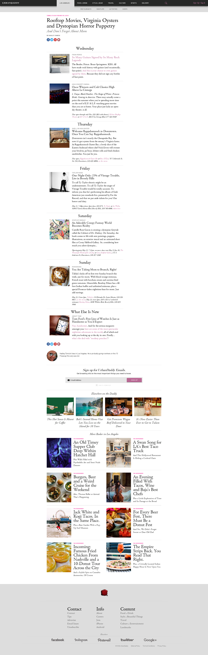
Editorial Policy (135, 646)
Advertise (71, 620)
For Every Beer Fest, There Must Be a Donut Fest (145, 518)
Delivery (145, 3)
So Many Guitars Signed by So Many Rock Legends (96, 58)
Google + (150, 640)
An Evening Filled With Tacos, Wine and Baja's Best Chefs (145, 485)
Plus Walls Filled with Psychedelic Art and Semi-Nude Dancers (86, 462)
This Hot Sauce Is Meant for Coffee (60, 421)
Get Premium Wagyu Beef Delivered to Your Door (119, 422)
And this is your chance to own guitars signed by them (94, 72)
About (99, 613)
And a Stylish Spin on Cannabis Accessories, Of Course (86, 574)
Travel (111, 3)
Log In (203, 3)
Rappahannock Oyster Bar (89, 158)
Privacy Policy (162, 646)
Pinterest (104, 640)
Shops (125, 9)
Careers (99, 616)
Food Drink (82, 3)
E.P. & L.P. (84, 117)
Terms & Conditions (149, 646)
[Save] (58, 39)
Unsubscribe (73, 627)
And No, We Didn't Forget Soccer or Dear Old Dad (144, 531)
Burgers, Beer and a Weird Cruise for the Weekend (84, 483)
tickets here (116, 208)
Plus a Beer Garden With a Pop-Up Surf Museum (87, 526)
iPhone (99, 623)
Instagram (81, 640)
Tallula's (90, 297)
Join (98, 620)
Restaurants (86, 9)
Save (55, 39)
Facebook (58, 640)
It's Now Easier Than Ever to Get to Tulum (147, 421)
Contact (71, 613)
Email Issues (73, 623)
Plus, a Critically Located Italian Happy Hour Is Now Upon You (146, 565)
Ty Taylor (107, 206)
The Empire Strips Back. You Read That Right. (147, 553)
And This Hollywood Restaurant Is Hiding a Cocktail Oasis (147, 457)
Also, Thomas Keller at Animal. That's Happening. (86, 496)
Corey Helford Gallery (104, 252)
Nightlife (100, 9)
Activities (113, 9)
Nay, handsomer (79, 326)
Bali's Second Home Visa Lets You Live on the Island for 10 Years (89, 422)
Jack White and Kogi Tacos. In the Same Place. (86, 516)
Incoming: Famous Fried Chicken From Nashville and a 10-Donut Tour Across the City (86, 557)
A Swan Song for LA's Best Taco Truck (147, 446)
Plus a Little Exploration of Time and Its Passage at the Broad (147, 500)
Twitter (127, 640)
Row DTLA (104, 158)
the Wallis (116, 206)
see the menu (102, 161)
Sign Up (196, 3)
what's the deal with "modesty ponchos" (90, 338)
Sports (134, 3)
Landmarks (125, 627)
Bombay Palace (84, 302)
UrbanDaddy (10, 3)
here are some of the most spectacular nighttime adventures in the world (95, 330)
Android (100, 627)
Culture (122, 3)
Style (97, 3)
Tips (69, 616)
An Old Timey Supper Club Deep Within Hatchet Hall (85, 448)
